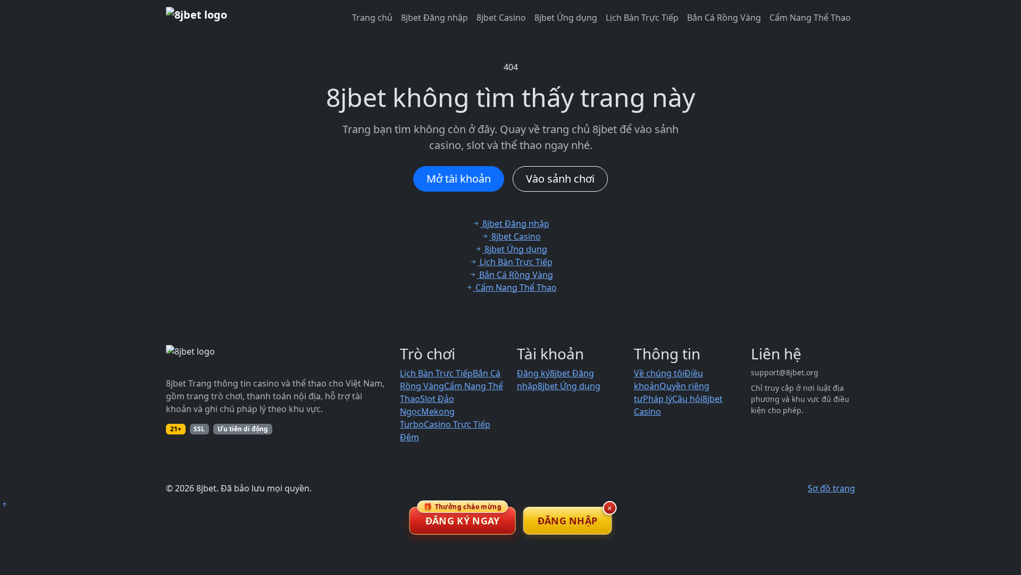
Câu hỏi (687, 399)
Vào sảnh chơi (560, 178)
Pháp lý (657, 399)
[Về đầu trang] (4, 504)
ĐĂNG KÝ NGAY (462, 517)
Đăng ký (533, 373)
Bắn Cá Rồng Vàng (724, 17)
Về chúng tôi (659, 373)
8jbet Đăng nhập (434, 17)
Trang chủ (372, 17)
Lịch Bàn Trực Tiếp (642, 17)
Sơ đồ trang (831, 488)
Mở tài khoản (458, 178)
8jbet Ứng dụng (565, 17)
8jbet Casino (501, 17)
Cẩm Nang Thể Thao (810, 17)
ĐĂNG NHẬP (568, 520)
